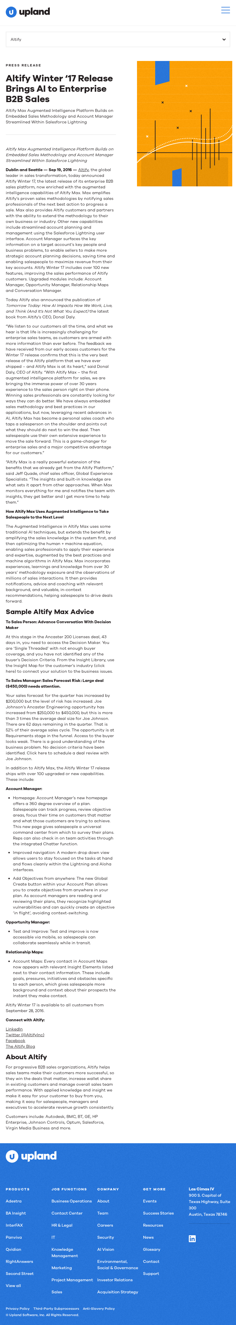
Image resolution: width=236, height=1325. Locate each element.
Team (102, 1213)
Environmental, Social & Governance (117, 1265)
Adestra (14, 1201)
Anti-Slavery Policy (99, 1308)
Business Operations (72, 1201)
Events (150, 1201)
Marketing (62, 1268)
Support (151, 1273)
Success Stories (158, 1213)
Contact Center (67, 1213)
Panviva (14, 1237)
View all (13, 1285)
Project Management (72, 1280)
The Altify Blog (20, 1046)
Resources (153, 1225)
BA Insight (16, 1213)
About (103, 1201)
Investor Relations (115, 1280)
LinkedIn (14, 1029)
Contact (151, 1261)
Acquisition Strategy (117, 1292)
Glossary (151, 1249)
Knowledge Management (65, 1253)
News (148, 1237)
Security (105, 1237)
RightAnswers (19, 1261)
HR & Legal (62, 1225)
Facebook (15, 1040)
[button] (225, 10)
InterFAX (14, 1225)
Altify (83, 170)
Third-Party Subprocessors (56, 1308)
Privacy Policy (18, 1308)
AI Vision (105, 1249)
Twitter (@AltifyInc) (25, 1035)
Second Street (20, 1273)
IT (53, 1237)
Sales (57, 1292)
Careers (105, 1225)
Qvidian (13, 1249)
